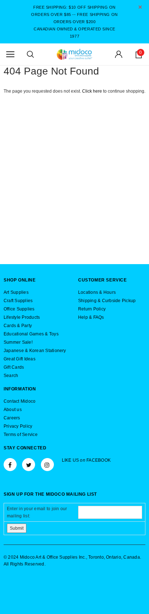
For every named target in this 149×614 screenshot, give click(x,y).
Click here (92, 91)
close (140, 7)
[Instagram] (47, 464)
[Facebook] (10, 464)
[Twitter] (28, 464)
